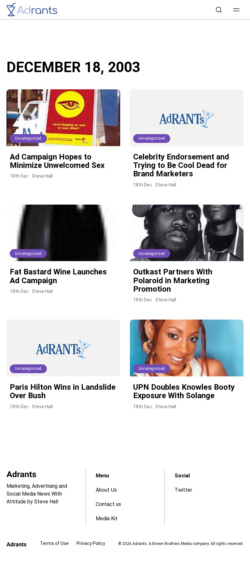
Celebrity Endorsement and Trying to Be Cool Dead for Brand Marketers (181, 165)
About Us (106, 490)
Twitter (183, 490)
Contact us (108, 504)
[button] (236, 10)
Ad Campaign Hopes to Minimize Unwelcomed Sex (57, 161)
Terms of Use (54, 543)
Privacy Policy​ (90, 543)
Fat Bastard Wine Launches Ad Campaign (58, 276)
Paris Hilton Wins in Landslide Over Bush (63, 391)
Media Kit (107, 518)
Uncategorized (28, 138)
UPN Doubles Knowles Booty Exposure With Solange (184, 391)
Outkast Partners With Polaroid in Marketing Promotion (172, 280)
